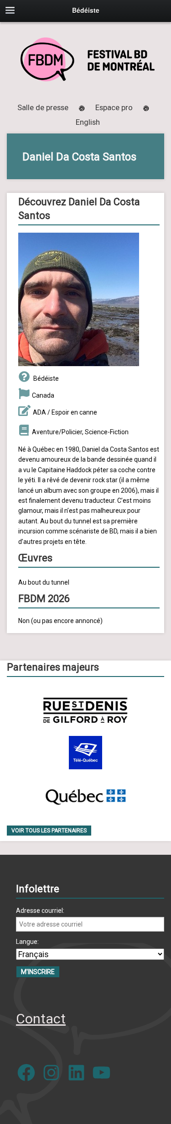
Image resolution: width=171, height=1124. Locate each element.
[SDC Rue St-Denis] (85, 710)
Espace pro (114, 107)
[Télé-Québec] (85, 752)
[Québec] (85, 795)
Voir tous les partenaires (49, 830)
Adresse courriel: (40, 910)
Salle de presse (42, 107)
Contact (41, 1019)
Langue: (27, 941)
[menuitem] (88, 122)
